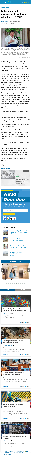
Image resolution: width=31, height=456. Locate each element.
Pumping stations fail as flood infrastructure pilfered (13, 341)
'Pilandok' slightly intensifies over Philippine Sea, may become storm (14, 310)
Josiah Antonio (7, 408)
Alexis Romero (5, 21)
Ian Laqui (6, 313)
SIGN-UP (9, 214)
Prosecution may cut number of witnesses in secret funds (13, 373)
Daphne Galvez (7, 377)
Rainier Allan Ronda (8, 345)
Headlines (5, 8)
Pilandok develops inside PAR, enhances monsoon (13, 405)
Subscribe (26, 2)
